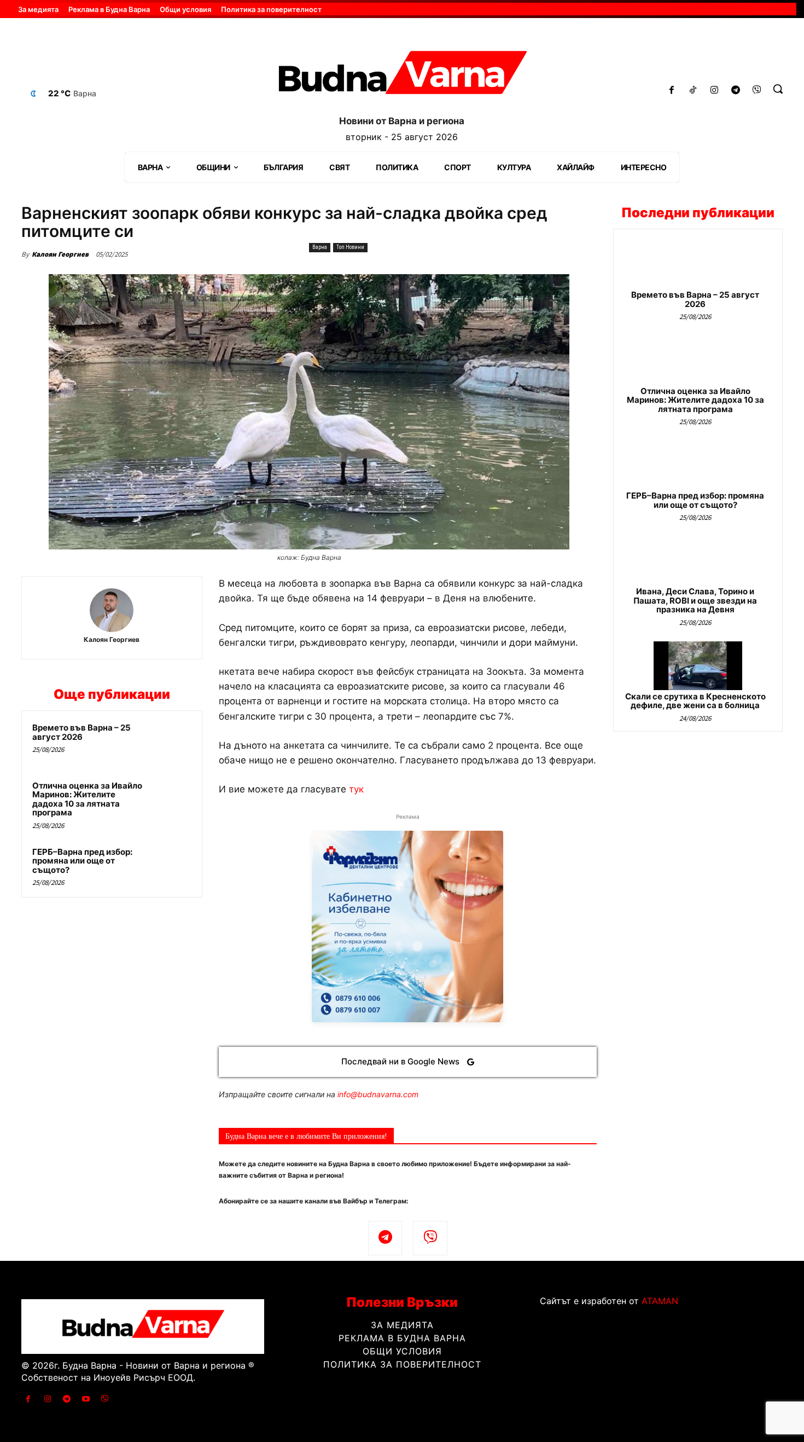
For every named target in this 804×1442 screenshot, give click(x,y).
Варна (319, 247)
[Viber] (757, 91)
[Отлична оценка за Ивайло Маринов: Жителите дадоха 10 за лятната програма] (170, 800)
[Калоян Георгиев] (111, 610)
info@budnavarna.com (377, 1094)
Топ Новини (350, 247)
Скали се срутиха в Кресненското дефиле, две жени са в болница (695, 701)
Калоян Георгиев (60, 254)
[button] (778, 89)
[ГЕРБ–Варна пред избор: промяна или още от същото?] (170, 866)
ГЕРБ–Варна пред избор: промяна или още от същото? (82, 861)
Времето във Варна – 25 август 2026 (81, 732)
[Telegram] (735, 91)
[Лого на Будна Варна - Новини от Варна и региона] (402, 76)
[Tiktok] (693, 91)
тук (356, 789)
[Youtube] (86, 1399)
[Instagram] (715, 91)
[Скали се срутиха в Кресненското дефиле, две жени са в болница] (698, 665)
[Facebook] (672, 91)
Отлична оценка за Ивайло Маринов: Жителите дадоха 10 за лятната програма (87, 799)
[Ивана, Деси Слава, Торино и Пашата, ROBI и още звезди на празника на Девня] (698, 560)
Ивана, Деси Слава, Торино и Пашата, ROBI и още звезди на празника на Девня (695, 600)
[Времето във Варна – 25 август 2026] (170, 742)
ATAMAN (660, 1300)
